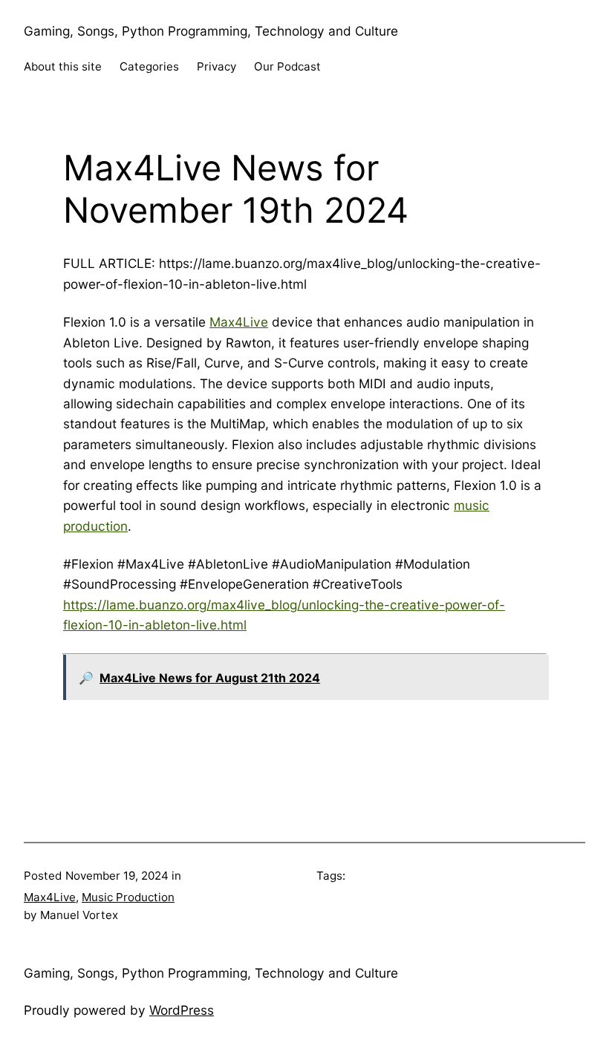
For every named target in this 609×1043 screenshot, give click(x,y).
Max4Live (238, 322)
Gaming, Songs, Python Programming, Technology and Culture (211, 31)
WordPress (181, 1010)
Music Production (128, 897)
